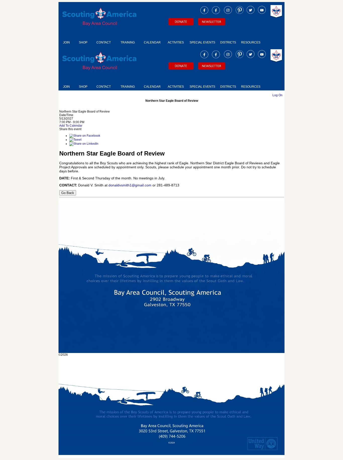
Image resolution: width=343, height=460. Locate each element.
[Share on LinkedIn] (83, 143)
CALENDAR (152, 42)
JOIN (66, 42)
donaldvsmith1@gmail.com (129, 185)
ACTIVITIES (176, 42)
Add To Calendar (70, 125)
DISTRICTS (228, 42)
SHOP (83, 42)
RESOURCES (250, 42)
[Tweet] (75, 139)
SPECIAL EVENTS (202, 42)
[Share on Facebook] (84, 135)
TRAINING (128, 42)
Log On (277, 95)
